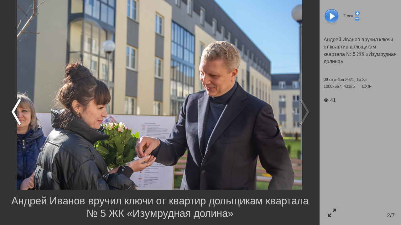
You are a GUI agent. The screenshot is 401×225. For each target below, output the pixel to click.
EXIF (367, 86)
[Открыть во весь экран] (332, 213)
